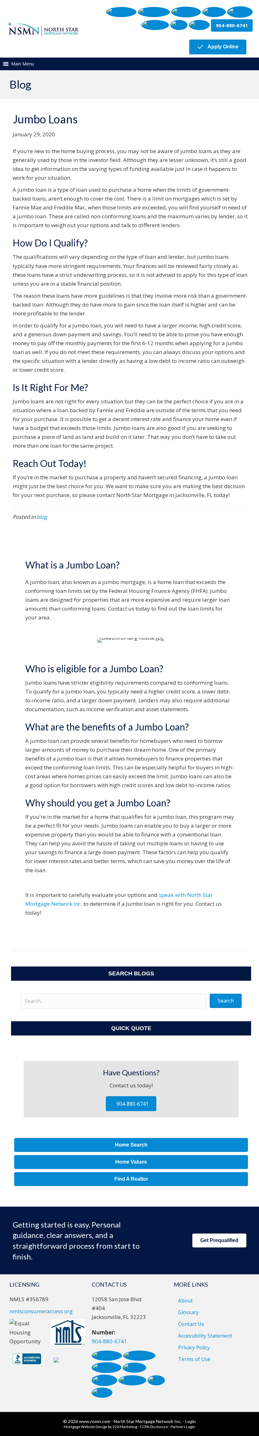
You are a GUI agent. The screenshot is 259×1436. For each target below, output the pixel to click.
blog (42, 516)
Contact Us (191, 1324)
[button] (121, 12)
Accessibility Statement (205, 1335)
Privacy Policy (194, 1347)
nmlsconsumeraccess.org (41, 1311)
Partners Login (183, 1426)
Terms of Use (194, 1359)
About (185, 1300)
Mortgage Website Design (85, 1426)
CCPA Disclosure (154, 1426)
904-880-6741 (109, 1341)
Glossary (188, 1312)
